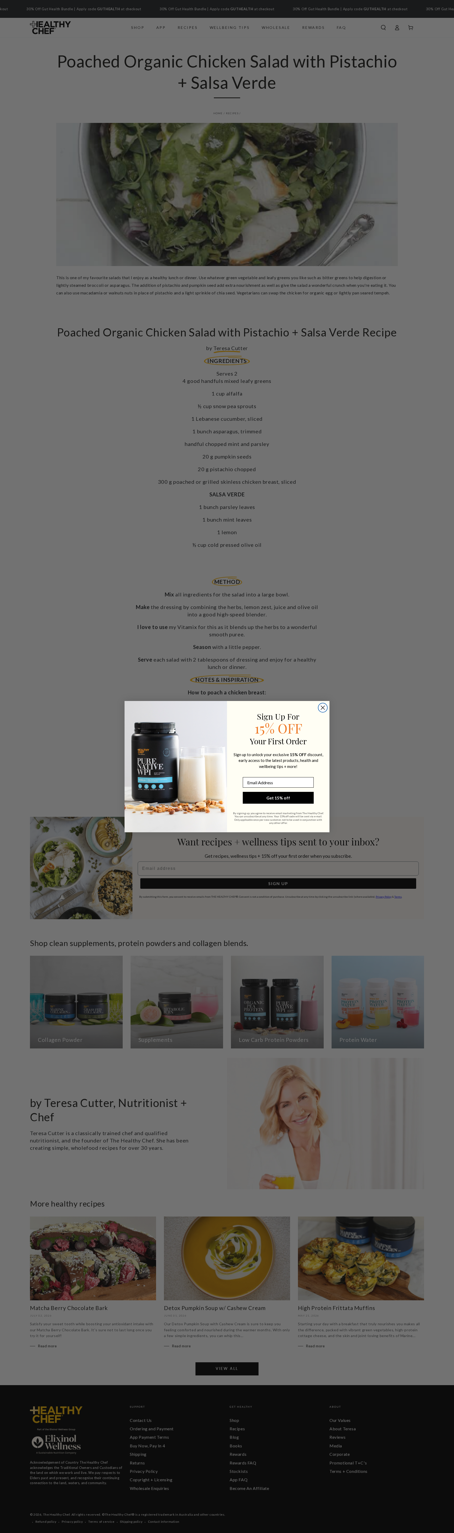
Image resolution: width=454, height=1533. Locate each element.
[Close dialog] (322, 707)
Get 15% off (278, 797)
